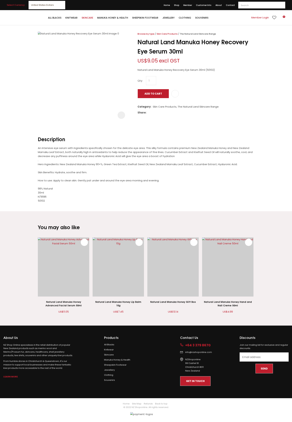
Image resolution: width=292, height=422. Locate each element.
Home (167, 5)
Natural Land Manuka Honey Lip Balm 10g (118, 303)
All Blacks (54, 17)
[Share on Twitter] (153, 112)
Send (264, 368)
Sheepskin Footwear (145, 17)
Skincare (87, 17)
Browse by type (146, 33)
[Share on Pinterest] (163, 113)
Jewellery (168, 17)
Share (142, 112)
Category (144, 106)
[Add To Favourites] (175, 93)
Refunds (148, 403)
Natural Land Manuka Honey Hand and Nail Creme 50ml (228, 303)
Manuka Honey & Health (112, 17)
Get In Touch (195, 381)
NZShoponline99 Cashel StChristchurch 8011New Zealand (194, 365)
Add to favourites (84, 242)
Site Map (136, 403)
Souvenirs (201, 17)
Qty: (140, 80)
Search (281, 5)
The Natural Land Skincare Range (198, 33)
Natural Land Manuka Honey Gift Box (173, 301)
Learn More (10, 376)
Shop (176, 5)
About (218, 5)
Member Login (260, 17)
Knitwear (71, 17)
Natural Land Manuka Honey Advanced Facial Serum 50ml (63, 303)
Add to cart (153, 93)
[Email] (158, 112)
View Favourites (274, 17)
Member (187, 5)
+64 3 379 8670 (198, 345)
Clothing (185, 17)
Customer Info (203, 5)
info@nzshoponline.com (198, 352)
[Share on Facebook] (148, 112)
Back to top (161, 403)
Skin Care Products (167, 33)
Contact (230, 5)
